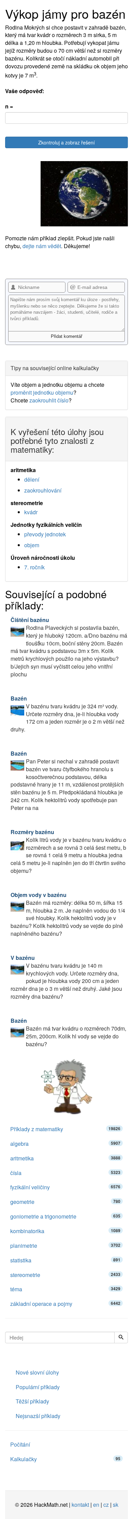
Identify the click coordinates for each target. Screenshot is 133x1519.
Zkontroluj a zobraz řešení (66, 142)
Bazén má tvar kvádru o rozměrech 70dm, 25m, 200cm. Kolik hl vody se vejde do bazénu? (68, 1032)
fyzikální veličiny (65, 1187)
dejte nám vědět (42, 246)
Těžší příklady (32, 1401)
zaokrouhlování (42, 490)
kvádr (31, 512)
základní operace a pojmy (65, 1304)
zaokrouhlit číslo (49, 400)
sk (115, 1504)
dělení (31, 479)
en (96, 1504)
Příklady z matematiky (65, 1129)
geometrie (65, 1202)
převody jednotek (45, 534)
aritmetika (65, 1158)
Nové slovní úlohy (37, 1372)
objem (31, 545)
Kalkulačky (65, 1459)
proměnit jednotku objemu (42, 392)
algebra (65, 1143)
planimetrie (65, 1245)
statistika (65, 1260)
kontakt (80, 1504)
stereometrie (65, 1275)
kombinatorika (65, 1231)
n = (9, 106)
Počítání (20, 1444)
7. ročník (34, 567)
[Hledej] (121, 1337)
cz (106, 1504)
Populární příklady (38, 1387)
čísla (65, 1173)
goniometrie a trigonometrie (65, 1216)
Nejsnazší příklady (38, 1416)
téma (65, 1289)
